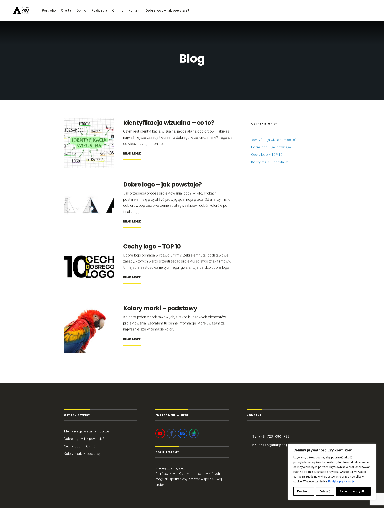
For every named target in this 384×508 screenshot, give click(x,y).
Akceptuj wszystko (353, 491)
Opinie (81, 10)
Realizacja (99, 10)
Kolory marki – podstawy (160, 308)
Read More (132, 153)
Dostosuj (303, 491)
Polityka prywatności (341, 481)
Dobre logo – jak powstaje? (167, 10)
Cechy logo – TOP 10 (152, 246)
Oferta (66, 10)
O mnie (117, 10)
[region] (332, 472)
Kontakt (134, 10)
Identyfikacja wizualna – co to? (168, 122)
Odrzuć (325, 491)
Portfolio (49, 10)
